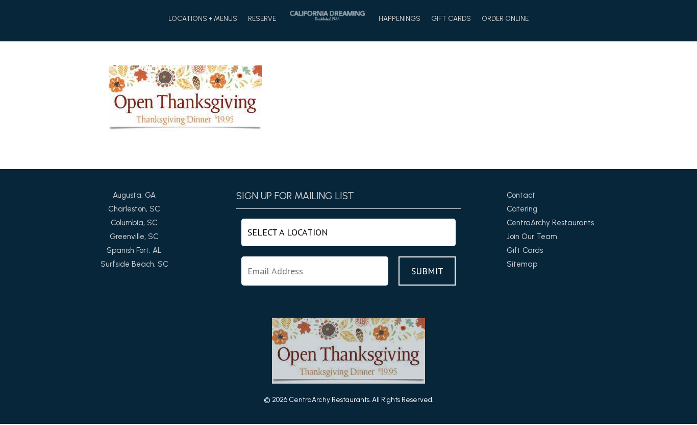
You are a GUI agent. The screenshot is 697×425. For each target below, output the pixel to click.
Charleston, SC (134, 209)
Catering (522, 209)
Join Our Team (532, 236)
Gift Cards (451, 18)
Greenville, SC (134, 236)
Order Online (505, 18)
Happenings (399, 18)
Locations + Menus (202, 18)
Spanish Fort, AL (134, 250)
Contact (521, 195)
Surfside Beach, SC (134, 264)
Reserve (262, 18)
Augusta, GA (134, 195)
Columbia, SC (134, 222)
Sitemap (522, 264)
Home (327, 15)
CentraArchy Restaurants (550, 222)
